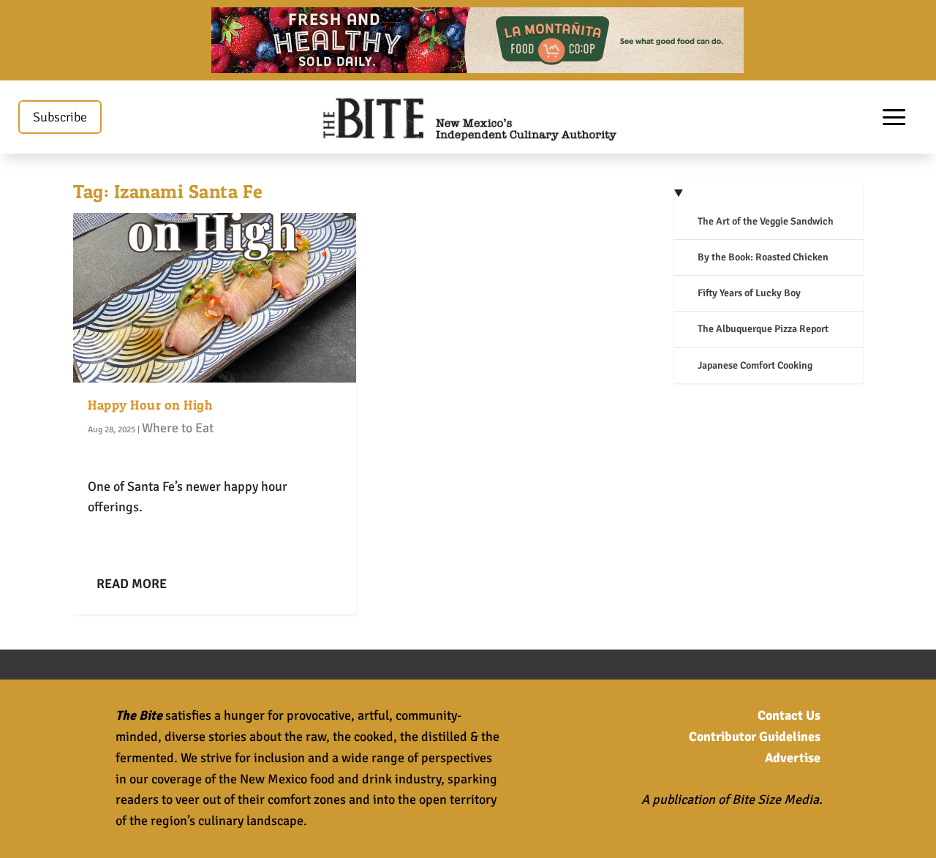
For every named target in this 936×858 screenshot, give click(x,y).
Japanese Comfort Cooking (755, 365)
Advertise (792, 758)
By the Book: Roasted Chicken (763, 257)
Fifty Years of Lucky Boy (749, 293)
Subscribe (60, 117)
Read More (132, 584)
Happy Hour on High (150, 405)
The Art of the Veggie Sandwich (766, 221)
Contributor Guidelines (754, 737)
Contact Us (789, 715)
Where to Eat (178, 428)
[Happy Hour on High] (214, 298)
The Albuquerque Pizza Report (763, 329)
